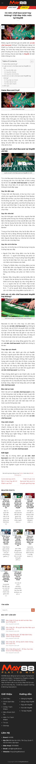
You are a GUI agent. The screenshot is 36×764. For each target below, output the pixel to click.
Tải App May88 (26, 711)
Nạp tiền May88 (26, 705)
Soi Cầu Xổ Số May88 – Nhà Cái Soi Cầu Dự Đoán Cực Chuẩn (18, 575)
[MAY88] (18, 3)
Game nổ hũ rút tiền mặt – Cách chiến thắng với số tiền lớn (6, 503)
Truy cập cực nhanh (12, 80)
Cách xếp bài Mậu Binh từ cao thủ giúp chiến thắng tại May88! (30, 503)
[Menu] (2, 3)
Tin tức (21, 473)
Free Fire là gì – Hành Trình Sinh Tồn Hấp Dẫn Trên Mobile (6, 539)
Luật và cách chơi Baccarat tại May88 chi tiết (17, 67)
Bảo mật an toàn (11, 82)
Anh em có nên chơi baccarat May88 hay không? (17, 77)
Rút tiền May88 (26, 708)
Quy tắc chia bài (11, 72)
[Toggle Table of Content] (31, 61)
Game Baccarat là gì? (10, 64)
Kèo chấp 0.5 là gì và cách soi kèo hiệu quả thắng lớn (19, 621)
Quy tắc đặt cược (11, 70)
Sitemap (6, 725)
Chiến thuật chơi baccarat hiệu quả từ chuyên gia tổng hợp (27, 481)
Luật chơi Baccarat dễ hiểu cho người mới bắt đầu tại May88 (18, 503)
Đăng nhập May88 (27, 701)
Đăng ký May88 (26, 698)
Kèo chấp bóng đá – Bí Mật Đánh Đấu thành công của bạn (19, 635)
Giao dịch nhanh (11, 83)
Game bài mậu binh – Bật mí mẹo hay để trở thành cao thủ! (9, 481)
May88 (26, 54)
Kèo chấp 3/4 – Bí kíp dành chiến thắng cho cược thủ (19, 642)
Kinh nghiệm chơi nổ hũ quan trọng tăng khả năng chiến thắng (6, 576)
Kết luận (6, 86)
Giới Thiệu (6, 698)
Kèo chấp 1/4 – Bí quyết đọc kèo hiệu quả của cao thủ (20, 628)
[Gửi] (33, 610)
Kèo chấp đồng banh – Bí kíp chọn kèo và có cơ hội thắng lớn (18, 540)
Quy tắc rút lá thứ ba (12, 74)
